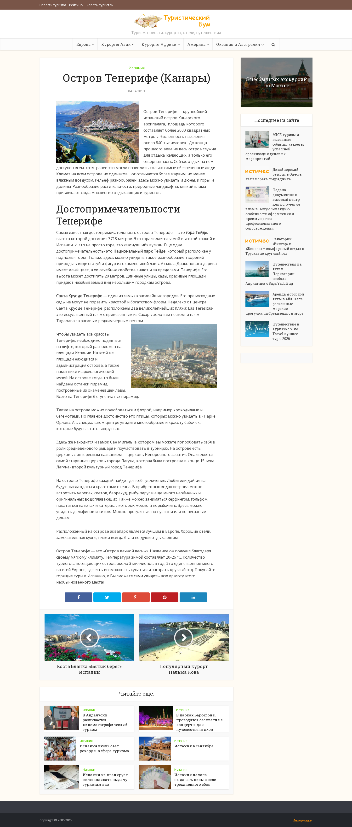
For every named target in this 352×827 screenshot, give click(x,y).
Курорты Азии (116, 44)
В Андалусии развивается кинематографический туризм (105, 722)
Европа (83, 44)
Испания (137, 68)
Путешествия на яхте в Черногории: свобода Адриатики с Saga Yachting (273, 274)
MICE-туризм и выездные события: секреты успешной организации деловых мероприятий (274, 146)
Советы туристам (100, 5)
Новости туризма (53, 5)
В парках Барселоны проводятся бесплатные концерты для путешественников (199, 722)
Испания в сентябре (193, 746)
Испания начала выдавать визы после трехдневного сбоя (195, 779)
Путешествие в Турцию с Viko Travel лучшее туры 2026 (286, 331)
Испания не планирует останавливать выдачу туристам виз (105, 779)
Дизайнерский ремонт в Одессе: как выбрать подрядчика (273, 174)
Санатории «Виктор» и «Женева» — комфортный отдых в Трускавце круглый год (274, 246)
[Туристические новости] (176, 21)
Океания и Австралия (238, 44)
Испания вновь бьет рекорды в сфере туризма (104, 748)
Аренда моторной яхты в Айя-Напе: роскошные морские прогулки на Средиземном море (274, 304)
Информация (302, 820)
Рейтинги (76, 5)
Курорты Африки (159, 44)
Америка (196, 44)
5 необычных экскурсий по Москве (276, 82)
